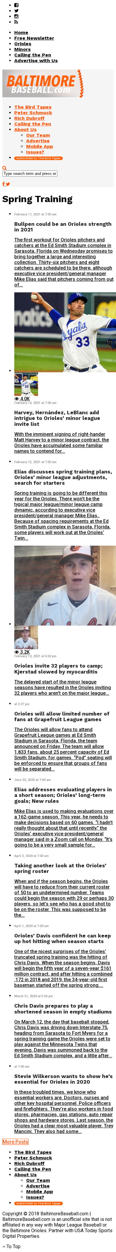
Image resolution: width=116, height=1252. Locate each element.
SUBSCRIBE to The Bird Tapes (38, 158)
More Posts (15, 1142)
